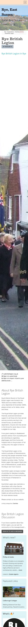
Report (21, 31)
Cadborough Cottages (10, 601)
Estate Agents (13, 574)
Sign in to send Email (10, 376)
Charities (15, 503)
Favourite (7, 46)
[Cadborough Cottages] (14, 592)
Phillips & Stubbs (8, 557)
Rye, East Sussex (9, 12)
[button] (25, 2)
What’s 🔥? (8, 613)
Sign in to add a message (12, 531)
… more (19, 570)
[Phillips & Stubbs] (14, 548)
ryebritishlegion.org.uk (10, 374)
